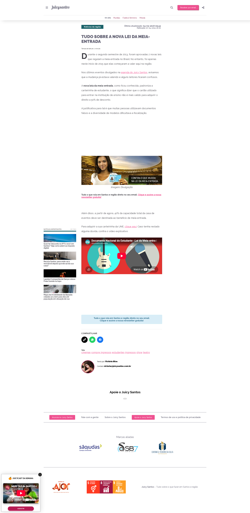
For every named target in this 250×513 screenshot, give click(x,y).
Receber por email (188, 8)
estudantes (118, 352)
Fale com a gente (90, 417)
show (139, 352)
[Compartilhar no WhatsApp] (92, 340)
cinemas (86, 352)
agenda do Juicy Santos (134, 72)
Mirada (142, 18)
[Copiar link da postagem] (84, 340)
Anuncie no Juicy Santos (62, 417)
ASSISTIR (20, 508)
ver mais (73, 229)
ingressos (130, 352)
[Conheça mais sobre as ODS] (106, 486)
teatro (146, 352)
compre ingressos (101, 352)
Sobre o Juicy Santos (115, 417)
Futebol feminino (130, 18)
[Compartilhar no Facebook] (100, 340)
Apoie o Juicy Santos (143, 417)
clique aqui (131, 226)
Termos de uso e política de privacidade (181, 417)
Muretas (116, 18)
